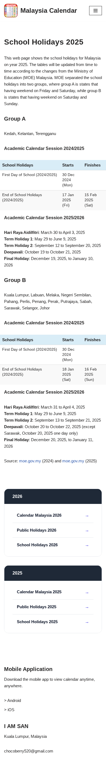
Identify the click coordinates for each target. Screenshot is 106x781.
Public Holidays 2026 (36, 530)
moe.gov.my (30, 461)
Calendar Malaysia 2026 (39, 515)
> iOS (9, 709)
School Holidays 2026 (37, 544)
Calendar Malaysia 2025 (39, 591)
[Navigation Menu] (95, 10)
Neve (9, 775)
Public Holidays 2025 (36, 606)
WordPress (49, 775)
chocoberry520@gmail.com (28, 751)
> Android (12, 700)
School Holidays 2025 (37, 621)
